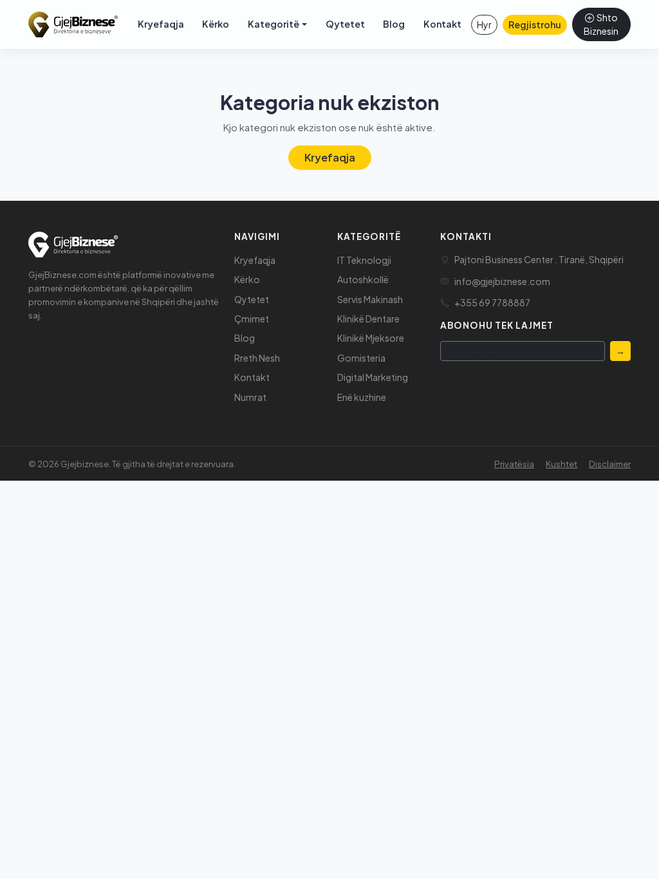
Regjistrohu (534, 24)
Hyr (484, 24)
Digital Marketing (372, 377)
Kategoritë (273, 24)
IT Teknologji (364, 260)
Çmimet (251, 318)
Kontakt (442, 24)
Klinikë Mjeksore (370, 338)
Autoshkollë (363, 279)
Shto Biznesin (601, 24)
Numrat (250, 397)
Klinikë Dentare (368, 318)
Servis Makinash (370, 299)
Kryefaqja (161, 24)
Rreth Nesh (257, 358)
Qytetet (345, 24)
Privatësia (514, 463)
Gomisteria (361, 358)
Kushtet (561, 463)
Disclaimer (610, 463)
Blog (394, 24)
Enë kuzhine (361, 397)
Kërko (215, 24)
